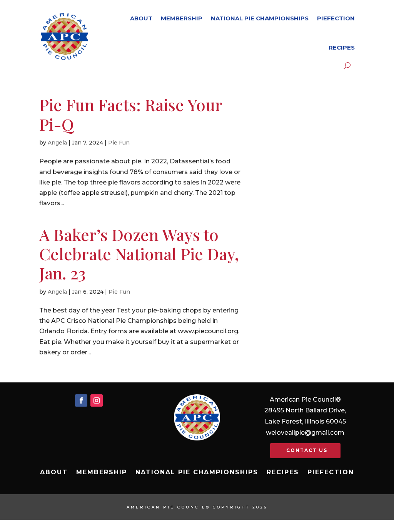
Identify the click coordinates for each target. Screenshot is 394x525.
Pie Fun (119, 142)
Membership (181, 18)
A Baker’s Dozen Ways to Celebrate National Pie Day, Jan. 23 (139, 254)
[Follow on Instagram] (96, 400)
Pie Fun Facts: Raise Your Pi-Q (130, 114)
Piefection (336, 18)
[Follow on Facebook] (81, 400)
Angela (57, 142)
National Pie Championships (260, 18)
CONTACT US (306, 450)
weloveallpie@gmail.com (305, 432)
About (141, 18)
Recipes (342, 47)
